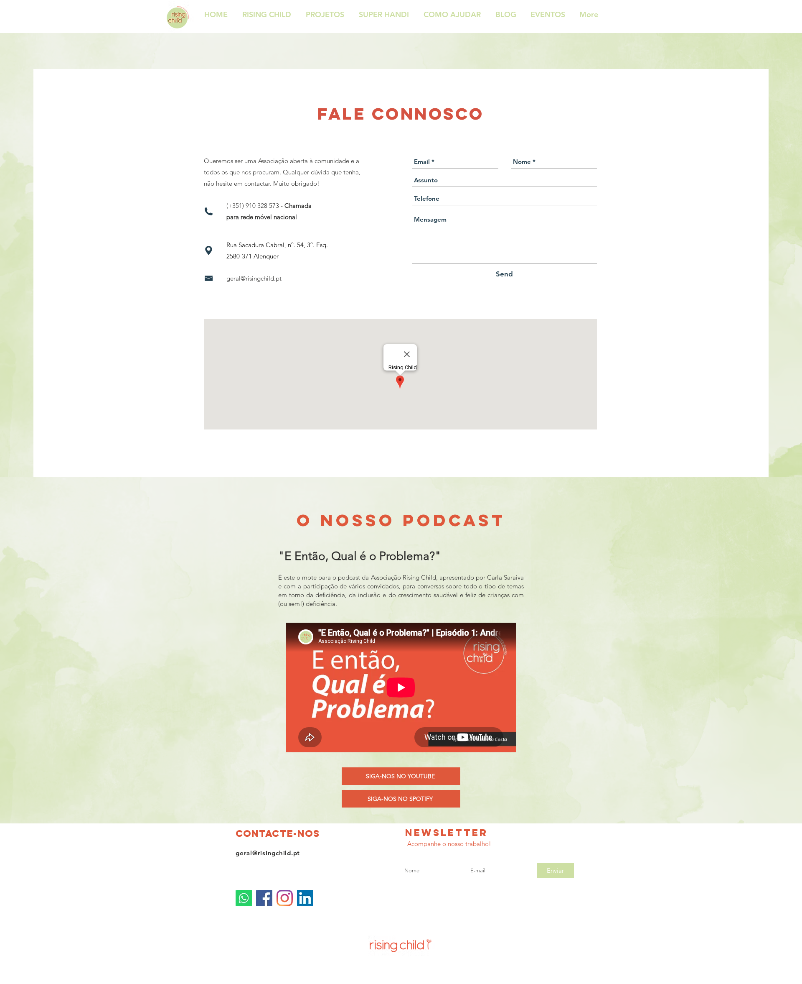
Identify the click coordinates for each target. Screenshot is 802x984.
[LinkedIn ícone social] (305, 898)
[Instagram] (285, 898)
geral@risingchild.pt (254, 278)
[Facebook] (264, 898)
